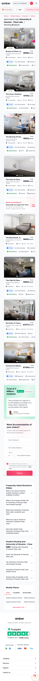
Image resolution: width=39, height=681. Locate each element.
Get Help (33, 205)
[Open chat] (35, 677)
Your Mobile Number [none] (24, 455)
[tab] (7, 593)
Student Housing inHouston (14, 597)
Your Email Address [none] (15, 448)
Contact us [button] (6, 672)
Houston (25, 16)
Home (6, 16)
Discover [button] (6, 663)
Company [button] (6, 658)
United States (15, 16)
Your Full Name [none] (13, 440)
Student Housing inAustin (13, 601)
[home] (6, 3)
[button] (23, 3)
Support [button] (5, 668)
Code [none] (11, 452)
